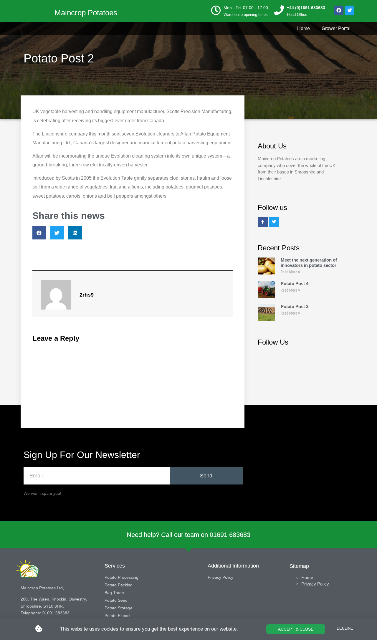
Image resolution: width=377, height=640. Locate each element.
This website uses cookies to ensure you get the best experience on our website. (149, 629)
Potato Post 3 (294, 306)
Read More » (290, 271)
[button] (295, 629)
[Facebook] (338, 10)
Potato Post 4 (294, 283)
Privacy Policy (315, 583)
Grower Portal (336, 28)
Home (303, 28)
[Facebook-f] (263, 222)
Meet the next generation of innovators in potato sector (309, 262)
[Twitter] (349, 10)
